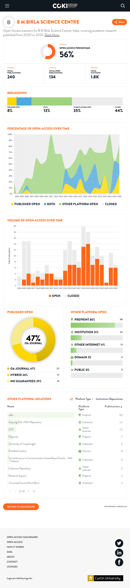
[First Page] (10, 491)
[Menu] (7, 5)
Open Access (15, 542)
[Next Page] (28, 491)
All (71, 399)
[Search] (123, 5)
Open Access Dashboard (22, 537)
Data (9, 552)
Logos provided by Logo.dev (19, 578)
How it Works (15, 547)
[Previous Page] (15, 491)
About (11, 556)
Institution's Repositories (109, 399)
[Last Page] (34, 491)
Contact (12, 561)
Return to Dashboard (21, 506)
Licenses (12, 566)
